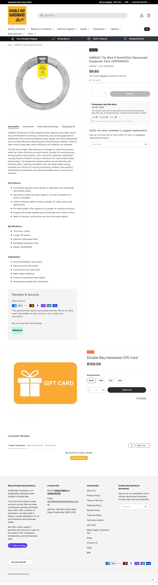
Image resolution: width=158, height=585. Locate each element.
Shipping (103, 76)
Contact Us (92, 543)
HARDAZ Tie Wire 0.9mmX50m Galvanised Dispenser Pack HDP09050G (29, 45)
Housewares (98, 29)
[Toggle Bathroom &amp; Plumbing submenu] (53, 28)
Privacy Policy (93, 495)
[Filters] (131, 445)
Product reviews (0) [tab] (17, 445)
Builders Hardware (16, 29)
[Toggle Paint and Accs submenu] (23, 33)
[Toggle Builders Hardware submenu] (27, 28)
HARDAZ (92, 66)
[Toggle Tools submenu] (34, 33)
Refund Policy (93, 510)
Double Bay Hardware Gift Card (112, 358)
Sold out (130, 94)
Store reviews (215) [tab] (35, 445)
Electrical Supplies (65, 29)
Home (10, 45)
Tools (30, 34)
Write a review (79, 458)
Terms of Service (95, 500)
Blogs (89, 538)
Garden (83, 29)
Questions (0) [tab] (50, 445)
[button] (148, 15)
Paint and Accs (15, 34)
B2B (126, 2)
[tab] (13, 126)
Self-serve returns (95, 520)
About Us (91, 490)
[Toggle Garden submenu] (89, 28)
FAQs (89, 547)
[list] (45, 384)
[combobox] (83, 15)
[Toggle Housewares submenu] (106, 28)
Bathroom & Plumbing (41, 29)
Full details (141, 398)
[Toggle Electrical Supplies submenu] (76, 28)
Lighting (114, 29)
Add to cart (127, 390)
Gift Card (117, 2)
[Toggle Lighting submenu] (119, 28)
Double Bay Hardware (21, 574)
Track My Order (94, 515)
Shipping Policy (94, 505)
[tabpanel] (42, 207)
